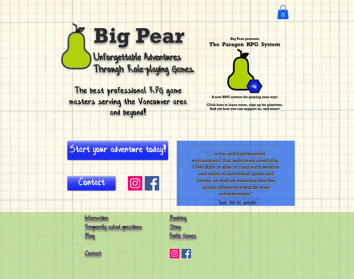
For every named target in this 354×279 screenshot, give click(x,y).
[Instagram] (135, 183)
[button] (283, 12)
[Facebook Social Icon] (152, 183)
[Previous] (181, 173)
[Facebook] (186, 253)
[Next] (290, 173)
